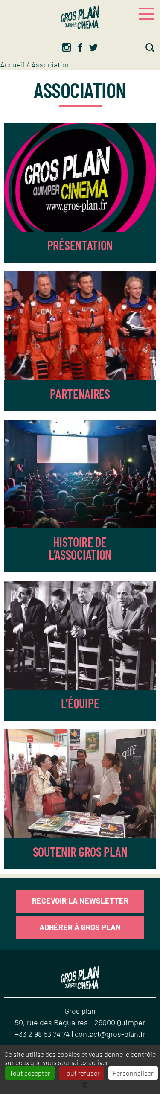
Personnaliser (133, 1073)
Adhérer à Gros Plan (80, 927)
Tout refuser (81, 1073)
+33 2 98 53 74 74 (43, 1034)
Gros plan (80, 1010)
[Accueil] (80, 17)
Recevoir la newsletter (80, 900)
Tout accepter (29, 1073)
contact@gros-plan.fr (110, 1034)
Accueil (12, 64)
